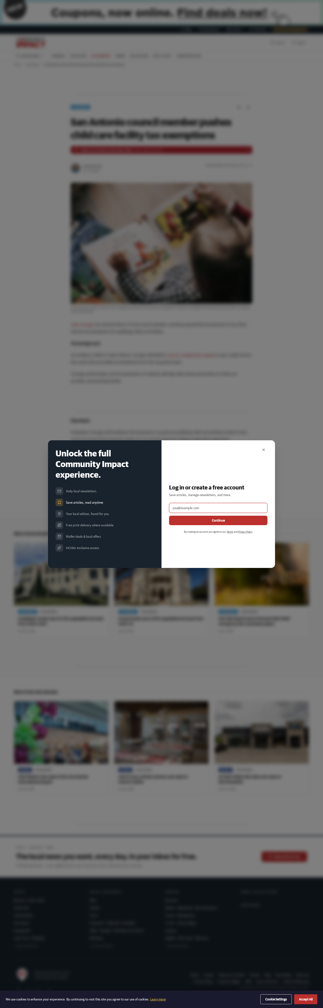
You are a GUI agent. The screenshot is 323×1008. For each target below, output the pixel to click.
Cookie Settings (276, 999)
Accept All (306, 999)
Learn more (158, 999)
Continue (218, 520)
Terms (230, 531)
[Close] (263, 450)
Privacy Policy (245, 531)
